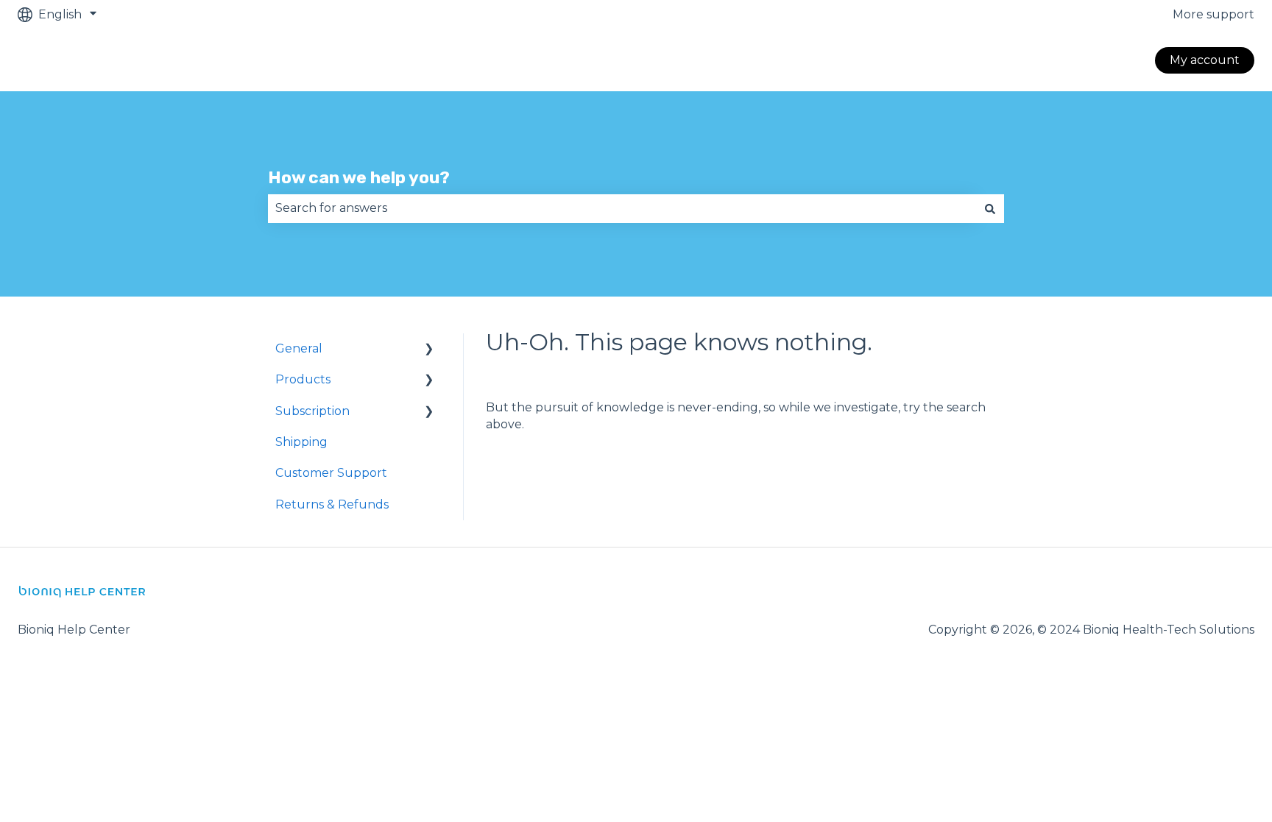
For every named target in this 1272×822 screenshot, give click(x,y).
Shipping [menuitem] (301, 442)
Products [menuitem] (303, 379)
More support (1213, 14)
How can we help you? (359, 177)
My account (1205, 60)
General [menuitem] (298, 348)
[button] (429, 350)
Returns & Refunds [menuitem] (332, 504)
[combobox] (622, 208)
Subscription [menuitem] (312, 411)
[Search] (990, 208)
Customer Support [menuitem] (331, 473)
